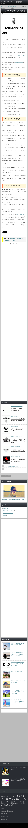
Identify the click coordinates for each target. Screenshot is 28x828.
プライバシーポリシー (5, 816)
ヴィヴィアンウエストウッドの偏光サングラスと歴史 (18, 441)
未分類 (4, 515)
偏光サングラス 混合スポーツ (19, 801)
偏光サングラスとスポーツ (8, 510)
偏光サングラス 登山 (18, 803)
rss (17, 2)
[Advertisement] (15, 254)
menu (25, 1)
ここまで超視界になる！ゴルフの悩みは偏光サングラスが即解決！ (17, 692)
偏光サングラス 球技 (7, 803)
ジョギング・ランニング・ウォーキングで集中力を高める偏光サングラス (17, 701)
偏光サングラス (21, 55)
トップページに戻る (6, 475)
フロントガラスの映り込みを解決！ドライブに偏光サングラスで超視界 (17, 654)
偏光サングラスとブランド (9, 13)
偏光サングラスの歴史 (16, 671)
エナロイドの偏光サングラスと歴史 (11, 466)
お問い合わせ (4, 813)
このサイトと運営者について (7, 810)
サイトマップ (4, 819)
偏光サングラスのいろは (6, 2)
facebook (21, 2)
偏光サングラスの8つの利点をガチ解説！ (13, 499)
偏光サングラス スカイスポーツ (8, 796)
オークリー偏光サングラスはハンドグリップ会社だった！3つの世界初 (17, 663)
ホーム (2, 807)
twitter (19, 2)
